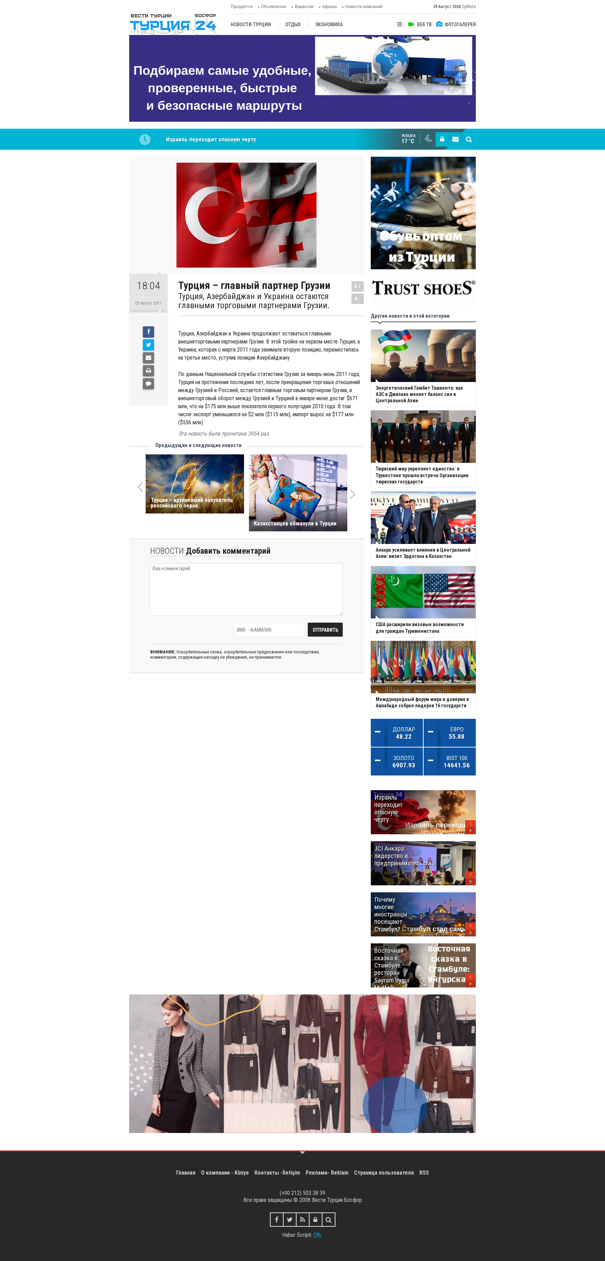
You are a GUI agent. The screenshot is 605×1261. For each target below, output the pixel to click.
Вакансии (304, 6)
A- (358, 298)
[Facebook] (148, 332)
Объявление (273, 6)
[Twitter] (148, 344)
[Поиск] (468, 139)
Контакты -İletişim (277, 1172)
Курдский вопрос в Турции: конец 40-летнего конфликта (239, 139)
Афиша (329, 6)
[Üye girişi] (442, 139)
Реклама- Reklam (327, 1172)
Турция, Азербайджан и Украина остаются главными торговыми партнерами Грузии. (254, 301)
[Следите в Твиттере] (289, 1219)
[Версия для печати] (148, 370)
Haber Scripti (296, 1235)
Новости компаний (363, 6)
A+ (357, 286)
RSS (424, 1172)
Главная (185, 1172)
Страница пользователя (384, 1172)
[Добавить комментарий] (148, 383)
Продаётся (242, 6)
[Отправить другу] (148, 357)
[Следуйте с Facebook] (276, 1219)
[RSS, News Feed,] (302, 1219)
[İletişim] (455, 139)
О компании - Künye (225, 1172)
